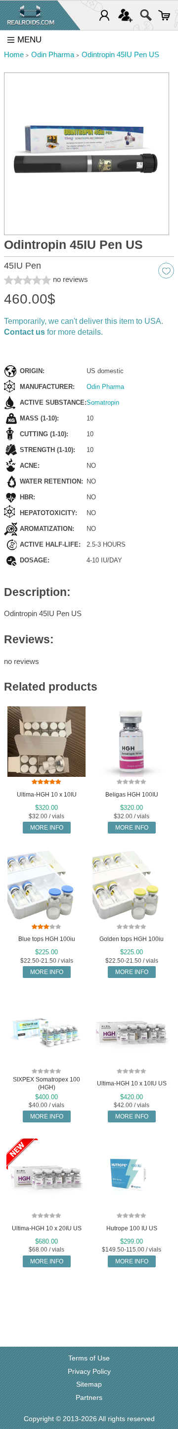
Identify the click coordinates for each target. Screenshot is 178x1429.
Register (125, 15)
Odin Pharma (105, 386)
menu (29, 39)
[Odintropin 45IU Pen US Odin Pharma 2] (86, 154)
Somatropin (103, 402)
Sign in (104, 15)
